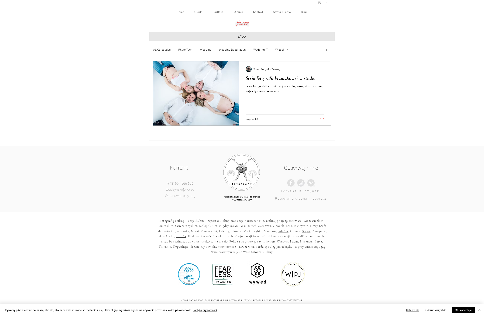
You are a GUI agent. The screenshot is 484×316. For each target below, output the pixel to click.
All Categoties (162, 50)
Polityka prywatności (205, 310)
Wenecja (282, 241)
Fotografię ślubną (172, 221)
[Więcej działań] (323, 69)
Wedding (205, 50)
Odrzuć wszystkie (435, 310)
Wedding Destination (232, 50)
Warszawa (264, 226)
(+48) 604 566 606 (180, 183)
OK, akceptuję (463, 310)
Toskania (165, 247)
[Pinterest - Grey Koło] (311, 183)
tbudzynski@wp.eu (180, 189)
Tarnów (181, 236)
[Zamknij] (479, 310)
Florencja (306, 241)
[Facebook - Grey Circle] (291, 183)
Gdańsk (283, 231)
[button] (326, 50)
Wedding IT (260, 50)
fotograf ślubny (262, 252)
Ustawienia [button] (412, 310)
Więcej (279, 50)
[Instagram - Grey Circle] (301, 183)
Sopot (306, 231)
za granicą (248, 241)
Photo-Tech (185, 50)
